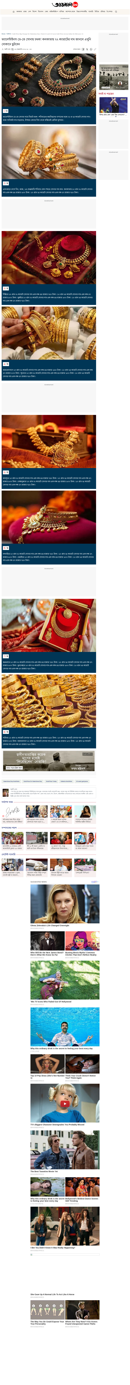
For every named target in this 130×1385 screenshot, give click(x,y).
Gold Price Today (51, 781)
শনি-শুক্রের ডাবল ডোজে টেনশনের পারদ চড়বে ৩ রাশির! (35, 822)
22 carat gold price (82, 781)
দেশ (29, 12)
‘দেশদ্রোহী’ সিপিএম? (82, 872)
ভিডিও (97, 12)
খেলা (46, 12)
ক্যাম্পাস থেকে (70, 12)
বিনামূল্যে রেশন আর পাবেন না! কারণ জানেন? (84, 847)
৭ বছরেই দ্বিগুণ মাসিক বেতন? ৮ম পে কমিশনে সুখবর (59, 822)
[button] (57, 11)
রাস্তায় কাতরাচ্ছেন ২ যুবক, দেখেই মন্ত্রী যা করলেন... (11, 874)
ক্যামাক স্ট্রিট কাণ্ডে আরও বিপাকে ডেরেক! (59, 874)
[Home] (65, 5)
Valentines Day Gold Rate (11, 781)
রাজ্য (25, 12)
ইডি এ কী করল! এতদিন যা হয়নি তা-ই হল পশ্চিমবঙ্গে (36, 847)
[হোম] (13, 11)
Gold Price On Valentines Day (33, 781)
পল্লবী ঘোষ (7, 49)
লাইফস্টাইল (53, 12)
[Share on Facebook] (83, 50)
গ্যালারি (90, 12)
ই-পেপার (109, 12)
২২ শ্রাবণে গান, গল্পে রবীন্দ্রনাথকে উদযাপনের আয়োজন (59, 848)
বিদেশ (34, 12)
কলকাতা (19, 12)
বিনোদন (40, 12)
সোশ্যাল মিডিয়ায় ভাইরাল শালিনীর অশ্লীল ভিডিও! (84, 820)
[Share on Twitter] (87, 50)
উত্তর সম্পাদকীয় (82, 12)
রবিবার (103, 12)
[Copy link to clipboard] (95, 50)
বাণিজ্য (61, 12)
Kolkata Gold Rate (66, 781)
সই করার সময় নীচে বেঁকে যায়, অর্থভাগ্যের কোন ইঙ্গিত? (12, 820)
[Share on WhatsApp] (91, 50)
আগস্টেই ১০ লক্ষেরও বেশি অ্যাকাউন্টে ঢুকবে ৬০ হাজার (12, 847)
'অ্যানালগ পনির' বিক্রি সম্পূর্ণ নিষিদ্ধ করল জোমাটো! (36, 874)
